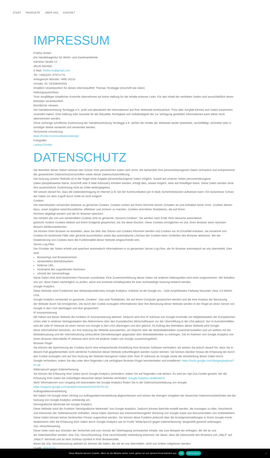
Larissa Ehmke (42, 144)
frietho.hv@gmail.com (56, 70)
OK (181, 453)
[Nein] (266, 453)
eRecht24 (49, 448)
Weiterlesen (194, 453)
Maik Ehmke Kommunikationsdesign (56, 136)
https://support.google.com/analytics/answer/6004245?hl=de (70, 386)
